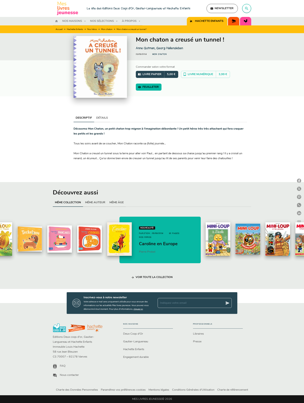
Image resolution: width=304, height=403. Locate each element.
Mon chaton (106, 29)
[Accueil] (67, 8)
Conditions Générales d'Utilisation (193, 390)
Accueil (59, 29)
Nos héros (92, 29)
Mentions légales (158, 390)
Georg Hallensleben (169, 48)
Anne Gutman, (146, 48)
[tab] (56, 21)
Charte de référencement (232, 390)
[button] (222, 8)
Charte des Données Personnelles (77, 390)
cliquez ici (138, 309)
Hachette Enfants (75, 29)
